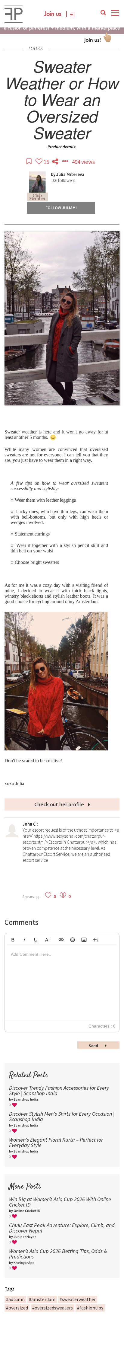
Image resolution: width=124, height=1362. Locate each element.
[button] (13, 938)
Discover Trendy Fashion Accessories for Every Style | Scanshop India (59, 1090)
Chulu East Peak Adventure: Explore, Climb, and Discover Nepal (62, 1228)
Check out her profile (59, 804)
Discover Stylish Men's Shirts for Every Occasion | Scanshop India (61, 1116)
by (53, 174)
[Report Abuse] (65, 161)
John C (30, 824)
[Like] (40, 161)
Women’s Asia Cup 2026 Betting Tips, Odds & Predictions (58, 1254)
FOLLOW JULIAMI (61, 207)
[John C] (12, 836)
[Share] (55, 161)
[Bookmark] (29, 161)
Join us (52, 14)
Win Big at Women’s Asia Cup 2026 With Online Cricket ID (60, 1202)
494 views (83, 161)
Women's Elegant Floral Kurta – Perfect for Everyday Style (56, 1142)
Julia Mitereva (70, 174)
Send (94, 1045)
